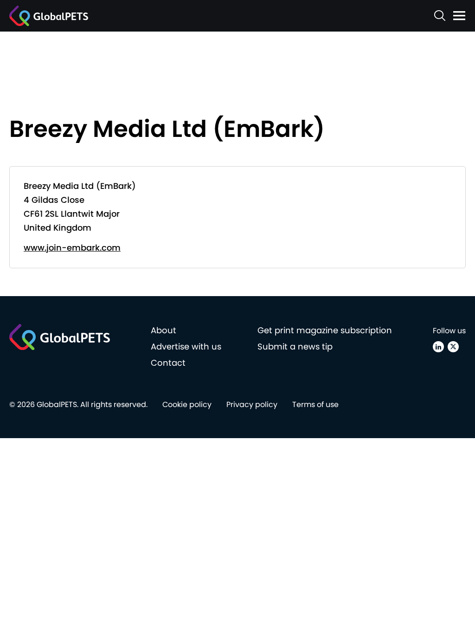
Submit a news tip (295, 346)
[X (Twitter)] (453, 346)
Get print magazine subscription (324, 330)
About (163, 330)
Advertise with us (186, 346)
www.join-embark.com (72, 247)
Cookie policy (187, 404)
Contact (168, 363)
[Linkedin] (438, 346)
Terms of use (315, 404)
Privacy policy (251, 404)
